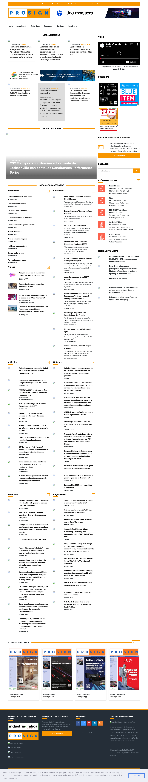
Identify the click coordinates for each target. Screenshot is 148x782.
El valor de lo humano (16, 253)
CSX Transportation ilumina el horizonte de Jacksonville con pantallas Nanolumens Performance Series (80, 96)
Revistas (60, 26)
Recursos (48, 26)
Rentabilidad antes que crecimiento (21, 225)
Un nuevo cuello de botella (18, 211)
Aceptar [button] (137, 776)
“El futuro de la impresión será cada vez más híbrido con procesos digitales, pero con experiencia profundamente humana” (78, 353)
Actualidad (21, 26)
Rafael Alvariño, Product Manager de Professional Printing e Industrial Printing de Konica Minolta (78, 296)
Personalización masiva (17, 204)
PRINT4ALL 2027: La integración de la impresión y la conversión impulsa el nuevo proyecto (33, 392)
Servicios (94, 733)
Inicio (10, 26)
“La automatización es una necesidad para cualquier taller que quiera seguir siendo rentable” (77, 304)
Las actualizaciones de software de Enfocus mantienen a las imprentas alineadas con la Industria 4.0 (32, 562)
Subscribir (120, 156)
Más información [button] (10, 778)
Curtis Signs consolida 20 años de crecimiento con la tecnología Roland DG (78, 424)
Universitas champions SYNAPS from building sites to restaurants (20, 93)
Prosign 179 (82, 697)
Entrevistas (35, 26)
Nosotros (72, 26)
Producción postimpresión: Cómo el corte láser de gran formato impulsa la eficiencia (33, 428)
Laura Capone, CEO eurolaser (75, 225)
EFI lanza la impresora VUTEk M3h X (32, 539)
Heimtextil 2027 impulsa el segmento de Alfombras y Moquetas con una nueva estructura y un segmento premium (21, 52)
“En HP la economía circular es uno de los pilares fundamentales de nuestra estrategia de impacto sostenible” (78, 320)
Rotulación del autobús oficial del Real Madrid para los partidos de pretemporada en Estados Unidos (33, 309)
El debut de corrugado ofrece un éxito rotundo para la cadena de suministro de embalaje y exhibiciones (33, 478)
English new (85, 44)
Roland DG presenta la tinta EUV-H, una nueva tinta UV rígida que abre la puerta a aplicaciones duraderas (34, 550)
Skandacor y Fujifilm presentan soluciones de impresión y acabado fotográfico (32, 515)
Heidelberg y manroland (17, 246)
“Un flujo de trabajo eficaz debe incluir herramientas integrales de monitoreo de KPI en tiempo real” (78, 337)
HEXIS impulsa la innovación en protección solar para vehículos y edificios (31, 415)
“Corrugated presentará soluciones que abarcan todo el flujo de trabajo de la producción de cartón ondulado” (76, 249)
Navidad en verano (15, 232)
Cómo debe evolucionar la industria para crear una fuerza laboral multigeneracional (32, 464)
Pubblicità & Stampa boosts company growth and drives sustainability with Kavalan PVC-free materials (78, 573)
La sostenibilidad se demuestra (20, 197)
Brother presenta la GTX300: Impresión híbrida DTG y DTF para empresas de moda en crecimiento (33, 502)
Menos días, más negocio (17, 239)
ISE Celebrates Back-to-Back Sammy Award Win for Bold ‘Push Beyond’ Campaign (78, 561)
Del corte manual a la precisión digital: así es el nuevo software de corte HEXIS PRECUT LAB (33, 370)
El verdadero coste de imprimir (19, 218)
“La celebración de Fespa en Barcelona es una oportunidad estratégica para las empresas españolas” (78, 285)
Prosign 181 (15, 697)
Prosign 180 (48, 697)
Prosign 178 (115, 697)
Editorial (54, 88)
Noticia (23, 44)
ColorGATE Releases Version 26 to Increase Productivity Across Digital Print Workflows (77, 604)
